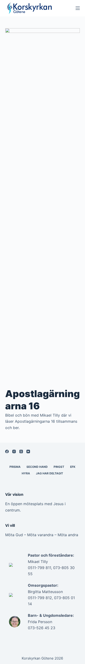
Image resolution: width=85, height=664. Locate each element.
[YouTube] (28, 451)
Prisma (15, 467)
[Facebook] (7, 451)
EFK (72, 467)
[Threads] (21, 451)
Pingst (59, 467)
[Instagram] (14, 451)
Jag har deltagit (49, 473)
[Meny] (78, 8)
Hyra (26, 473)
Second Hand (37, 467)
